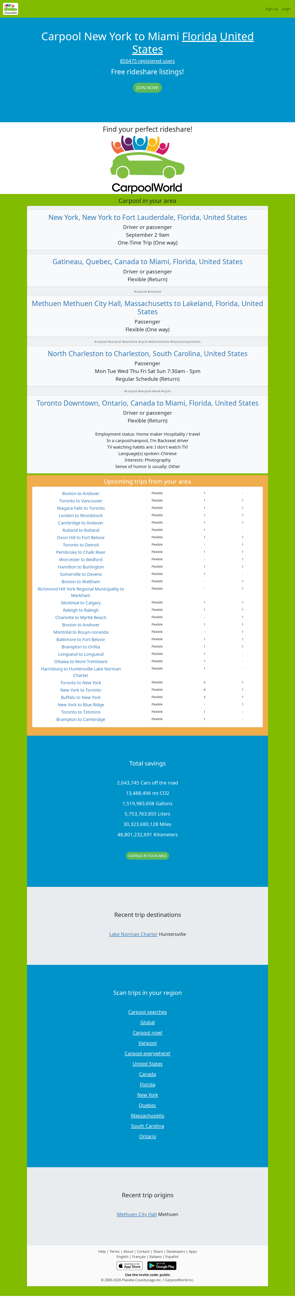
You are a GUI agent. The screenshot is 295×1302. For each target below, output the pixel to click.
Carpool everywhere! (147, 1053)
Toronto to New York (80, 683)
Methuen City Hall (137, 1214)
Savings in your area (147, 855)
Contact (143, 1251)
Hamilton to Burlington (81, 567)
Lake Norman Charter (133, 934)
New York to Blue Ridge (81, 705)
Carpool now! (147, 1032)
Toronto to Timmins (81, 712)
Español (171, 1256)
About (128, 1251)
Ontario (147, 1136)
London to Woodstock (81, 515)
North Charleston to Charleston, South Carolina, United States (147, 353)
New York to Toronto (80, 690)
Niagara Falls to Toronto (81, 508)
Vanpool (147, 1043)
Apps (193, 1251)
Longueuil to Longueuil (81, 654)
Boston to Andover (81, 493)
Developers (176, 1251)
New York (147, 1094)
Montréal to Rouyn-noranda (80, 632)
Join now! (147, 88)
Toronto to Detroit (81, 545)
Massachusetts (147, 1115)
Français (139, 1256)
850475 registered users (147, 60)
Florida (199, 36)
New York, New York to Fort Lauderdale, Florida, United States (147, 217)
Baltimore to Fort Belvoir (80, 639)
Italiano (155, 1256)
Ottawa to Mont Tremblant (80, 661)
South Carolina (147, 1126)
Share (158, 1251)
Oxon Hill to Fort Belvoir (81, 537)
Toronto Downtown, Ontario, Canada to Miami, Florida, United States (147, 403)
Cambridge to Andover (80, 523)
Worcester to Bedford (80, 559)
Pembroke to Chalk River (80, 552)
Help (102, 1251)
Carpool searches (147, 1011)
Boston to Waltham (81, 581)
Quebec (147, 1105)
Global (147, 1022)
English (122, 1256)
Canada (147, 1074)
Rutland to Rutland (80, 530)
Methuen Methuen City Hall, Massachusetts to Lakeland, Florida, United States (147, 307)
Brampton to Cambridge (80, 719)
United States (148, 1063)
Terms (114, 1251)
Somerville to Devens (81, 574)
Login (286, 8)
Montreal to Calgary (81, 603)
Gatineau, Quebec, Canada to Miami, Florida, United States (147, 261)
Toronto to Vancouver (80, 501)
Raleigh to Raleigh (81, 610)
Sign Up (271, 8)
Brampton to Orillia (81, 647)
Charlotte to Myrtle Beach (80, 617)
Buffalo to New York (81, 697)
